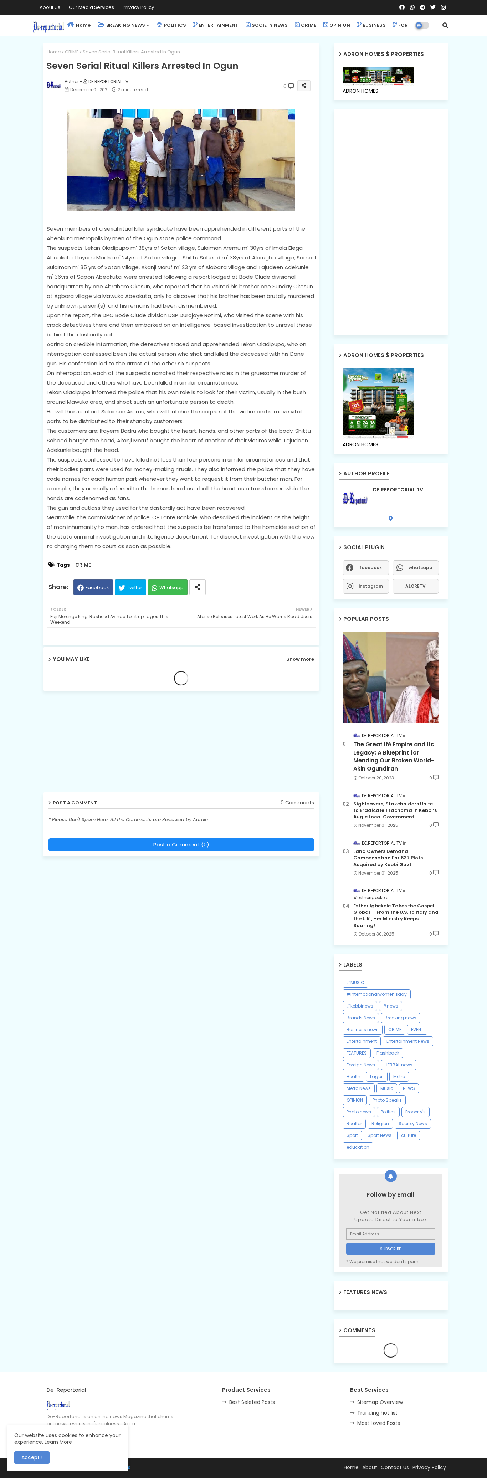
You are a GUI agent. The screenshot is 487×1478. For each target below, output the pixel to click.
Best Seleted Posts (252, 1402)
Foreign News (361, 1065)
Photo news (359, 1112)
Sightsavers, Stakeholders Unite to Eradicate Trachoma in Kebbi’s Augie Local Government (395, 810)
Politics (388, 1112)
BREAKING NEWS (125, 25)
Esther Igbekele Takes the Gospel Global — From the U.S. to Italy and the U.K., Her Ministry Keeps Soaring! (396, 916)
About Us (50, 7)
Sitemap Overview (380, 1402)
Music (386, 1088)
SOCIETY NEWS (270, 25)
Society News (413, 1124)
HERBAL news (398, 1065)
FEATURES (357, 1053)
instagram (371, 586)
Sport (352, 1135)
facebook (370, 568)
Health (353, 1076)
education (358, 1147)
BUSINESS (374, 25)
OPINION (339, 25)
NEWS (409, 1088)
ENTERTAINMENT (219, 25)
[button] (445, 25)
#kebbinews (360, 1006)
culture (408, 1135)
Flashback (387, 1053)
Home (83, 25)
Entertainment (362, 1041)
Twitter (134, 587)
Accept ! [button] (31, 1457)
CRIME (308, 25)
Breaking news (400, 1018)
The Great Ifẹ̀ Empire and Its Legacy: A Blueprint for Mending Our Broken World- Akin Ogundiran (393, 756)
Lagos (377, 1076)
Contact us (395, 1467)
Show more (300, 659)
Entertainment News (407, 1041)
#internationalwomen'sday (377, 994)
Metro (399, 1076)
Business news (363, 1029)
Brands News (361, 1018)
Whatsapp (171, 587)
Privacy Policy (138, 7)
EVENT (417, 1029)
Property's (415, 1112)
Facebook (97, 587)
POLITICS (174, 25)
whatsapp (420, 568)
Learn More (58, 1442)
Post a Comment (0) (181, 844)
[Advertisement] (98, 744)
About (369, 1467)
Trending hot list (377, 1412)
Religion (380, 1124)
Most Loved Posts (378, 1423)
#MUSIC (355, 982)
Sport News (379, 1135)
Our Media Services (92, 7)
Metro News (359, 1088)
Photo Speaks (387, 1100)
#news (390, 1006)
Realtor (354, 1124)
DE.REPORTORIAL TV (398, 489)
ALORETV (415, 586)
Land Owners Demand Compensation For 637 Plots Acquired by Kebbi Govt (388, 857)
